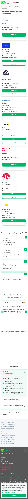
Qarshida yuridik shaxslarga (7, 443)
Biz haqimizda (4, 461)
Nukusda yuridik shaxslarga (7, 428)
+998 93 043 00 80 (5, 469)
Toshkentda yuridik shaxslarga (8, 422)
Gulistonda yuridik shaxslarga (8, 435)
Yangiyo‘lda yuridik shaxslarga (8, 424)
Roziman (14, 495)
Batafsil (14, 37)
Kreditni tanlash (11, 6)
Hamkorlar (3, 457)
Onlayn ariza (14, 34)
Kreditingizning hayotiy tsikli (7, 463)
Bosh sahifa (3, 6)
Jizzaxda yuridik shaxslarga (7, 437)
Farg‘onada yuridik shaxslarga (8, 439)
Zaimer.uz (6, 295)
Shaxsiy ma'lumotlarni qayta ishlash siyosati (11, 477)
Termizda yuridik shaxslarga (7, 431)
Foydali (2, 459)
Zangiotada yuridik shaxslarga (8, 430)
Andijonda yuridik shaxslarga (8, 441)
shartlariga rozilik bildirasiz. (8, 492)
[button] (2, 311)
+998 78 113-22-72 (7, 244)
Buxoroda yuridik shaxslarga (7, 426)
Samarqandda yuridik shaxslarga (9, 433)
